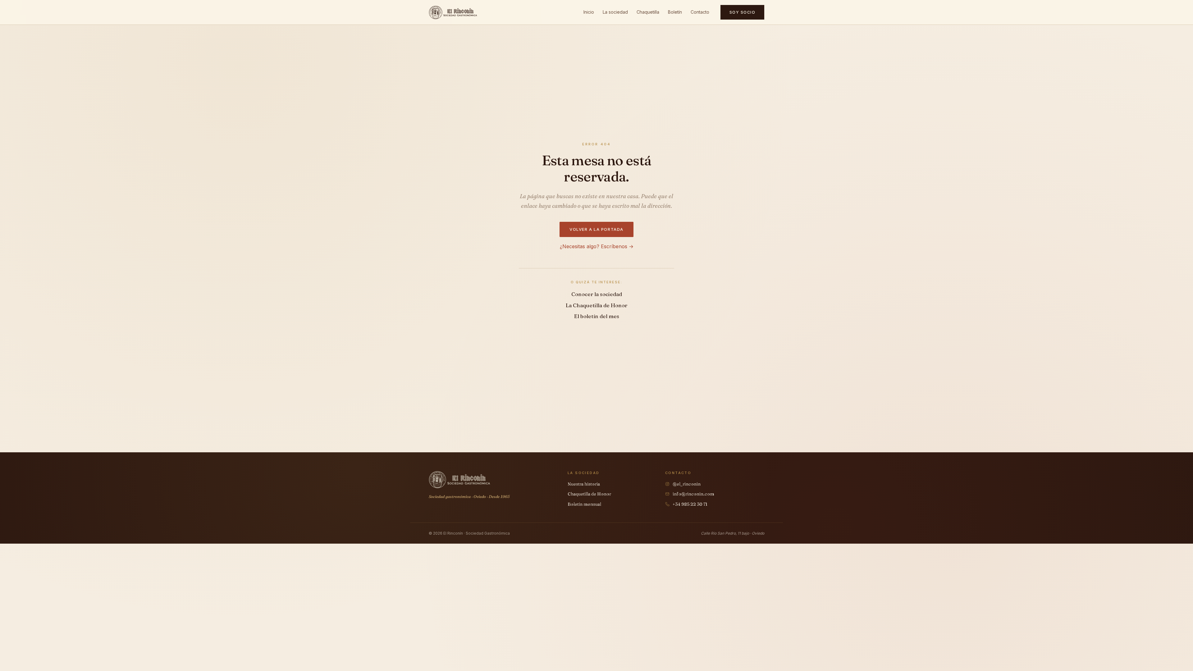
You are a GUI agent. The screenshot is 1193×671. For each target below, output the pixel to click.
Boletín (675, 12)
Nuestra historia (584, 484)
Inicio (588, 12)
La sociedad (615, 12)
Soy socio (742, 12)
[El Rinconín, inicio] (453, 12)
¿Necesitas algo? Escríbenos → (596, 246)
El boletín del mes (596, 316)
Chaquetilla (648, 12)
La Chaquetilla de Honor (596, 305)
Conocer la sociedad (596, 294)
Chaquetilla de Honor (589, 494)
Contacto (700, 12)
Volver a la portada (596, 229)
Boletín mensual (584, 504)
